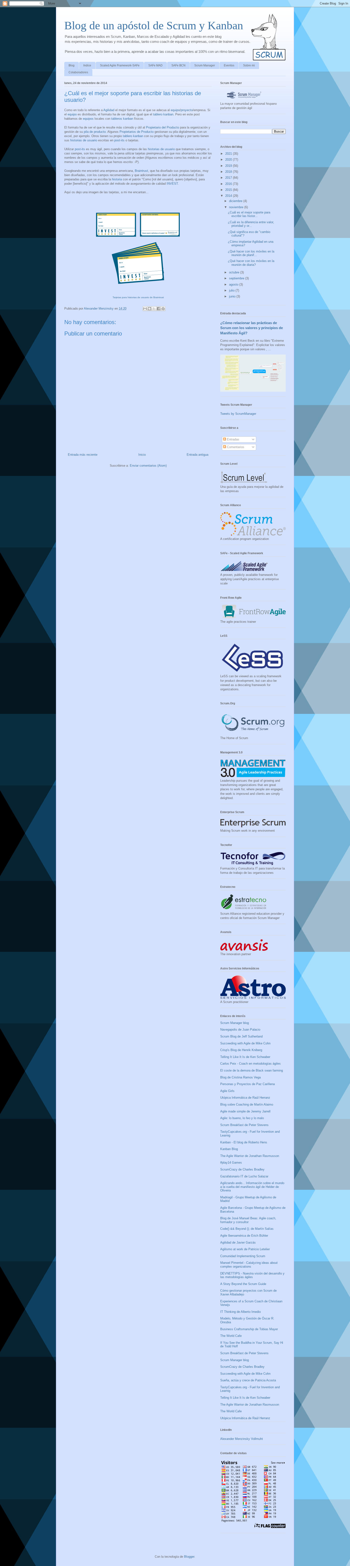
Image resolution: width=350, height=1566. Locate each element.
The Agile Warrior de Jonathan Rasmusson (249, 1156)
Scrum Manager (204, 65)
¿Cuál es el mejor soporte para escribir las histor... (249, 214)
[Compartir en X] (154, 308)
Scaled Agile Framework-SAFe (120, 65)
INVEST (172, 183)
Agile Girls (227, 1091)
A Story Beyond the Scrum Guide (243, 1284)
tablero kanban (163, 114)
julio (232, 290)
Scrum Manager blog (234, 1023)
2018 (229, 171)
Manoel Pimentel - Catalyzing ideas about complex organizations (249, 1264)
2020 (229, 159)
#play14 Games (231, 1162)
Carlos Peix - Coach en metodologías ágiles (250, 1063)
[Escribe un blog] (149, 308)
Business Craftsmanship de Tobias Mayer (249, 1329)
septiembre (237, 278)
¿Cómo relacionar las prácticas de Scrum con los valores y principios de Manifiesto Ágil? (251, 328)
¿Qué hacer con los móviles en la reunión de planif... (251, 253)
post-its (119, 140)
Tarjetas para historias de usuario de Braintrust (138, 297)
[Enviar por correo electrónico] (145, 308)
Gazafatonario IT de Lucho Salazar (244, 1176)
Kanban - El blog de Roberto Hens (243, 1142)
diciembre (236, 201)
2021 (229, 153)
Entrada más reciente (82, 454)
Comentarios (235, 447)
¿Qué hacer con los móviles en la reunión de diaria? (251, 263)
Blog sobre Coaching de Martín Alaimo (246, 1104)
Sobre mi (249, 65)
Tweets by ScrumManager (238, 413)
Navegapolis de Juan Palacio (240, 1029)
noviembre (236, 207)
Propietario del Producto (162, 127)
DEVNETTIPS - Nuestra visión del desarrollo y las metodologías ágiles (252, 1275)
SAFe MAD (155, 65)
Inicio (142, 454)
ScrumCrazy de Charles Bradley (242, 1169)
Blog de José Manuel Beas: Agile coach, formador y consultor (248, 1220)
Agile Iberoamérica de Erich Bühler (244, 1235)
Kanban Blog (229, 1149)
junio (232, 296)
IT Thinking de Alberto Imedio (240, 1312)
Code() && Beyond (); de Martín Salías (247, 1228)
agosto (234, 284)
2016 (229, 184)
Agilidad (108, 110)
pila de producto (95, 131)
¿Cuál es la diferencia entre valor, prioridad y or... (251, 224)
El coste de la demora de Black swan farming (251, 1070)
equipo (175, 110)
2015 (229, 190)
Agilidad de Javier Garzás (238, 1242)
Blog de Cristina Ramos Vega (240, 1077)
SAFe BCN (178, 65)
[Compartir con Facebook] (158, 308)
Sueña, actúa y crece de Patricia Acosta (248, 1380)
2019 (229, 166)
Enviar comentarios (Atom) (148, 465)
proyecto (187, 110)
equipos (88, 118)
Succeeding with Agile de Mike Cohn (245, 1043)
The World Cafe (231, 1336)
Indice (87, 65)
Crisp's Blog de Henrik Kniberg (241, 1050)
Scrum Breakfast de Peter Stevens (244, 1125)
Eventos (229, 65)
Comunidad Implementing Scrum (242, 1256)
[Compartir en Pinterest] (163, 308)
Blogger (189, 1556)
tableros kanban (122, 118)
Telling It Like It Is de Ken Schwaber (245, 1057)
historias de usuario (83, 140)
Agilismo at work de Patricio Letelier (245, 1249)
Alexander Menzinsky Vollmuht (241, 1439)
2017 (229, 177)
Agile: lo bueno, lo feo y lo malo (242, 1118)
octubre (234, 272)
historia (117, 179)
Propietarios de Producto (137, 131)
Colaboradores (78, 72)
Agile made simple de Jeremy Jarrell (245, 1111)
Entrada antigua (197, 454)
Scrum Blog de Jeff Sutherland (241, 1036)
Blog (72, 65)
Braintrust (141, 171)
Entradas (232, 439)
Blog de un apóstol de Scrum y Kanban (153, 25)
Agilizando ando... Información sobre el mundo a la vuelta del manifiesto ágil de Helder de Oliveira (252, 1186)
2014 (229, 196)
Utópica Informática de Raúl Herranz (245, 1097)
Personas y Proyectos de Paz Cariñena (247, 1084)
